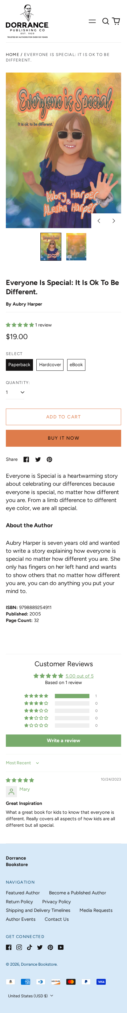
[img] (20, 780)
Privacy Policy (56, 901)
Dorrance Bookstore (39, 964)
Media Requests (96, 910)
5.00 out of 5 (80, 676)
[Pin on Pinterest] (49, 459)
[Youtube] (61, 947)
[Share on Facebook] (26, 459)
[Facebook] (9, 947)
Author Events (20, 919)
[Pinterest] (50, 947)
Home (12, 54)
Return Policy (19, 901)
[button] (105, 21)
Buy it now (63, 438)
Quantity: (18, 382)
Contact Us (57, 919)
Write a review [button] (63, 740)
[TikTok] (29, 947)
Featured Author (23, 893)
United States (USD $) (28, 996)
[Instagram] (19, 947)
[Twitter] (40, 947)
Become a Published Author (77, 893)
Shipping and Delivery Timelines (38, 910)
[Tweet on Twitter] (38, 459)
